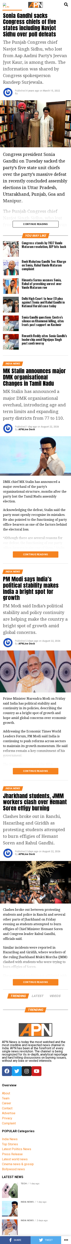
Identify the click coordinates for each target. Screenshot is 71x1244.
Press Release (12, 1154)
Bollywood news (13, 1169)
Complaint (9, 1123)
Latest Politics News (16, 1149)
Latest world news (15, 1159)
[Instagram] (27, 1071)
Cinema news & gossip (18, 1164)
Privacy (7, 1118)
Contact (7, 1108)
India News (10, 1139)
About (6, 1093)
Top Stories (10, 1144)
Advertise (8, 1113)
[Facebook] (7, 1071)
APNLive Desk (26, 429)
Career (6, 1103)
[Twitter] (17, 1071)
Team (5, 1098)
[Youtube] (36, 1071)
